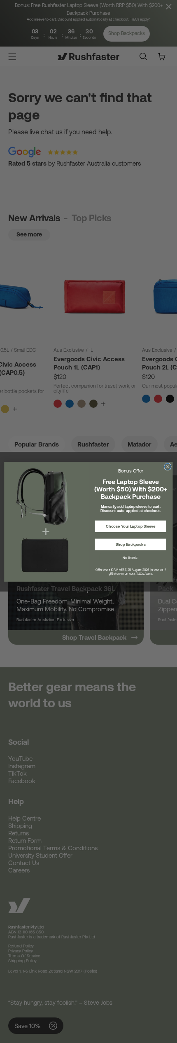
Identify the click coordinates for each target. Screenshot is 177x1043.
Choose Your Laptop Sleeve (131, 526)
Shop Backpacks (131, 544)
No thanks (130, 557)
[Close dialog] (168, 466)
